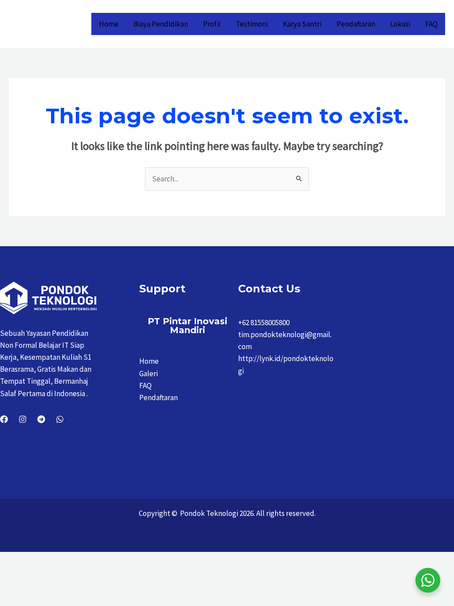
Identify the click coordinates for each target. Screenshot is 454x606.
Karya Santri (302, 24)
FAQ (431, 24)
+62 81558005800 (264, 322)
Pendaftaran (356, 24)
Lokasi (400, 24)
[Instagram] (23, 419)
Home (108, 24)
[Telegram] (41, 419)
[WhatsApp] (60, 419)
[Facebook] (4, 419)
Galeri (148, 373)
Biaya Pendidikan (160, 24)
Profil (212, 24)
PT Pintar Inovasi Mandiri (187, 325)
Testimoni (252, 24)
